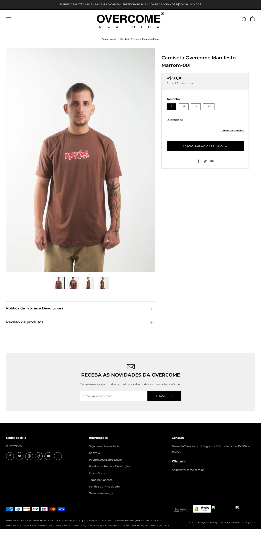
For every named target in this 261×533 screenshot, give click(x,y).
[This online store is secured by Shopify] (202, 508)
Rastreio (94, 452)
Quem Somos (98, 473)
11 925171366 (14, 446)
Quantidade (175, 119)
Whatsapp (179, 461)
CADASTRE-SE (164, 396)
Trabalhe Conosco (101, 479)
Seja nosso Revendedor (104, 446)
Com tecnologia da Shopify (203, 522)
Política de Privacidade (104, 486)
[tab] (59, 283)
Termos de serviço (101, 493)
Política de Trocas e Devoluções (109, 466)
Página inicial (109, 39)
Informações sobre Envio (105, 459)
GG (209, 106)
